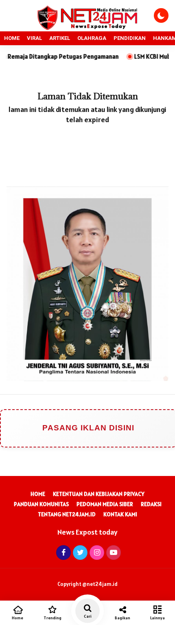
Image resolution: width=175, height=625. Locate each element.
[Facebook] (62, 552)
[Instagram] (96, 552)
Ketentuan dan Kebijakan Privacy (98, 494)
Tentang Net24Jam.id (67, 514)
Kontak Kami (120, 514)
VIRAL (34, 38)
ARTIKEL (59, 38)
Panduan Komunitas (41, 504)
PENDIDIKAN (130, 38)
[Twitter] (79, 552)
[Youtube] (112, 552)
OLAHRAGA (91, 38)
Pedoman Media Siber (105, 504)
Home (38, 494)
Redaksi (151, 504)
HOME (12, 38)
